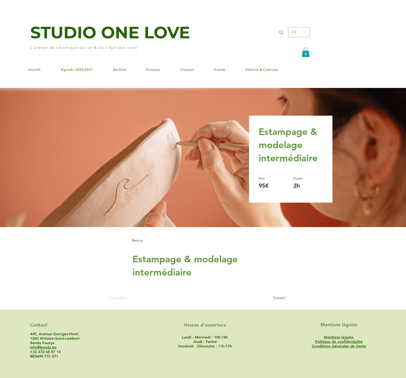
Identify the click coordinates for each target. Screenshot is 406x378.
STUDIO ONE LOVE (110, 32)
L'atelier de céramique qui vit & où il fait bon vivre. (84, 47)
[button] (306, 52)
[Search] (281, 32)
